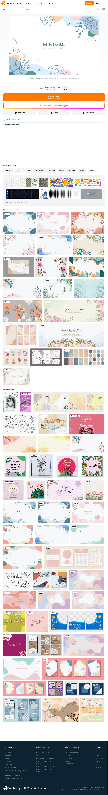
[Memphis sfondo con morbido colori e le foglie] (60, 710)
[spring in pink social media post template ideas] (86, 424)
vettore (82, 170)
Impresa (8, 761)
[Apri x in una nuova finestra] (41, 788)
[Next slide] (99, 170)
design (18, 170)
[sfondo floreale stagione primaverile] (86, 267)
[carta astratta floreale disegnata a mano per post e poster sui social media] (73, 669)
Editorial (39, 3)
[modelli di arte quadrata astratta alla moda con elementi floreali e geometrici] (15, 466)
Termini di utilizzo (65, 789)
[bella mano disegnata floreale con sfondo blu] (89, 288)
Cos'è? (18, 120)
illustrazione (39, 170)
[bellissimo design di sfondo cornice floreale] (16, 376)
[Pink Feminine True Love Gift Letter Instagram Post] (37, 621)
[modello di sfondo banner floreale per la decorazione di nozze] (71, 335)
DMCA (38, 755)
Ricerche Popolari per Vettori (43, 762)
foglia (61, 170)
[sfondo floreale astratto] (87, 223)
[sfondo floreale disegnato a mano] (88, 245)
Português (98, 758)
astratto (52, 170)
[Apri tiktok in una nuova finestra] (38, 788)
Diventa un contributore (68, 762)
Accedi (96, 3)
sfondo (27, 170)
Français (97, 765)
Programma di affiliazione (45, 758)
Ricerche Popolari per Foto (43, 767)
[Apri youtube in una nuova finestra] (45, 788)
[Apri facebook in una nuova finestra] (25, 788)
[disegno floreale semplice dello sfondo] (22, 311)
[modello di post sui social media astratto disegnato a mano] (55, 688)
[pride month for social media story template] (25, 402)
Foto (19, 3)
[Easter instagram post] (13, 490)
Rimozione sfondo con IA (13, 775)
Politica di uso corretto (94, 789)
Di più (49, 3)
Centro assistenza (70, 752)
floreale (8, 170)
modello (93, 170)
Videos (28, 3)
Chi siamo (67, 758)
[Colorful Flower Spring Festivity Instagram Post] (94, 490)
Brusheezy (8, 752)
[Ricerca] (96, 9)
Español (97, 755)
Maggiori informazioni (12, 125)
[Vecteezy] (3, 3)
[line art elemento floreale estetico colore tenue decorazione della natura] (15, 357)
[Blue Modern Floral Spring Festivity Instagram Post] (41, 466)
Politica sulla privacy (79, 789)
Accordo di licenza (42, 752)
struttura (71, 170)
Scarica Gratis (53, 97)
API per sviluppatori (12, 768)
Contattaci (67, 755)
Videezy (7, 758)
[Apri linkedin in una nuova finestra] (31, 788)
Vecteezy (8, 755)
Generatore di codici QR (13, 778)
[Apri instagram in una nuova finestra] (28, 788)
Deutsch (97, 761)
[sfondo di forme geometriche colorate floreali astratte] (19, 223)
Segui (64, 89)
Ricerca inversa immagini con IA (14, 771)
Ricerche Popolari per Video (43, 772)
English (97, 752)
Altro (96, 767)
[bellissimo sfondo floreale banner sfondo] (74, 311)
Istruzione (8, 765)
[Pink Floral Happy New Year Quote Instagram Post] (14, 645)
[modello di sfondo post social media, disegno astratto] (24, 688)
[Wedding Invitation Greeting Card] (10, 402)
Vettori (9, 3)
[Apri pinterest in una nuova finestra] (35, 788)
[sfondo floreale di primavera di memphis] (51, 267)
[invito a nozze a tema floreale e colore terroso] (46, 357)
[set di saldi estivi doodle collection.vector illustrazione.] (17, 580)
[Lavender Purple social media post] (65, 490)
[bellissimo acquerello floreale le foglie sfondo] (57, 288)
